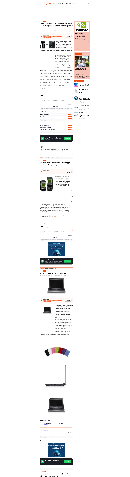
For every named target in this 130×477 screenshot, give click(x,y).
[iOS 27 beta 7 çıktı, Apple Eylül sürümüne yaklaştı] (76, 85)
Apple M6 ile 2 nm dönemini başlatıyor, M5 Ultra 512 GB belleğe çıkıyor (82, 45)
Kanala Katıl (67, 138)
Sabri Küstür (43, 30)
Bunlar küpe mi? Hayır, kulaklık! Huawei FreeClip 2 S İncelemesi (82, 74)
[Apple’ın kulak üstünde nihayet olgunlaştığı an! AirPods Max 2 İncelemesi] (82, 61)
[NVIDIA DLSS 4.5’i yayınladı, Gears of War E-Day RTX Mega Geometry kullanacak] (82, 27)
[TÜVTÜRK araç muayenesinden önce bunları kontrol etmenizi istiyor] (76, 98)
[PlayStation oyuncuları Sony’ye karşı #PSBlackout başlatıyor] (76, 107)
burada (54, 216)
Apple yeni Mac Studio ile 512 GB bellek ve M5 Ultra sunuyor (82, 42)
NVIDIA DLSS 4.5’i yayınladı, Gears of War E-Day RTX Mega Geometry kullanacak (82, 35)
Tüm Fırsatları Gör (55, 106)
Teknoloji (44, 160)
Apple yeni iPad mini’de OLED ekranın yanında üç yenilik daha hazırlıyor (81, 49)
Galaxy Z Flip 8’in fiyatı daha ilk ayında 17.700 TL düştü (84, 91)
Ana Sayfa (41, 160)
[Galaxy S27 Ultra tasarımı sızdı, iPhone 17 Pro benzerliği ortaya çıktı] (76, 114)
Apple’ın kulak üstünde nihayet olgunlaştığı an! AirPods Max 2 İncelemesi (81, 70)
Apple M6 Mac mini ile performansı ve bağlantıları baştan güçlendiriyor (81, 39)
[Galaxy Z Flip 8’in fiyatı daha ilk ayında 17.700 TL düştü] (76, 91)
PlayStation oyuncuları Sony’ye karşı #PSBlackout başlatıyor (84, 107)
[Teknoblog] (47, 3)
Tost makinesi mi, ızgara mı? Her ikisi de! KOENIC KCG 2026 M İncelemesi (82, 77)
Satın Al (45, 96)
